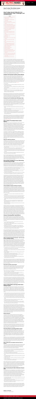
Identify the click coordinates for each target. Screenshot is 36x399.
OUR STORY (21, 4)
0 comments (17, 9)
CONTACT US (25, 4)
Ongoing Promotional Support (8, 47)
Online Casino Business (7, 46)
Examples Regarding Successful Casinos (9, 56)
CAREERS (32, 2)
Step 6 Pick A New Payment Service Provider (10, 50)
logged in (8, 391)
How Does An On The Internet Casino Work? (10, 27)
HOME (17, 2)
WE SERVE (19, 2)
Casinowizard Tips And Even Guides (9, 49)
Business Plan (6, 36)
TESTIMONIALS (18, 4)
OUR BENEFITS (23, 2)
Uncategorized (13, 9)
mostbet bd (17, 82)
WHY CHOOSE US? (28, 2)
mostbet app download (8, 119)
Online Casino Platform (7, 48)
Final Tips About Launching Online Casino (9, 31)
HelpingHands (6, 9)
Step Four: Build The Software (8, 21)
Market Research (7, 30)
